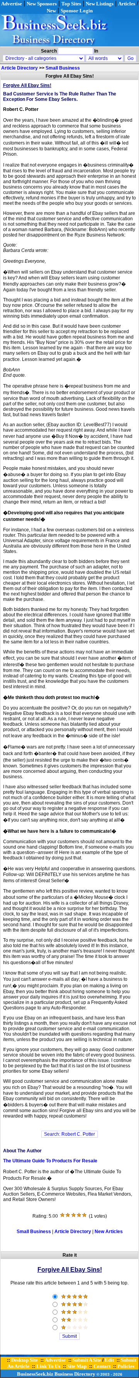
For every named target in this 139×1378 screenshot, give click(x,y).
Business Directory (74, 1374)
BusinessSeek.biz (35, 1374)
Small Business (63, 68)
